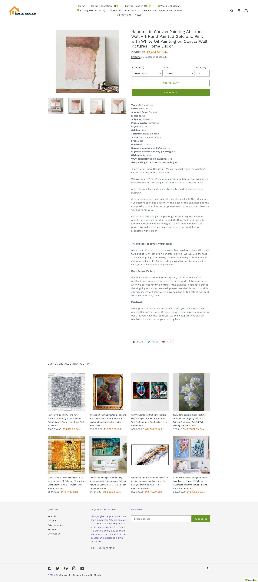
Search (52, 516)
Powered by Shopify (91, 575)
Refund (52, 520)
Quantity (201, 67)
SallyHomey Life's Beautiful (69, 575)
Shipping (135, 57)
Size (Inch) (138, 67)
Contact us (54, 533)
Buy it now (171, 92)
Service (52, 529)
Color (167, 67)
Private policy (55, 525)
